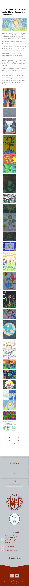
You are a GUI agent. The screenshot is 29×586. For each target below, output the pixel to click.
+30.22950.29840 (9, 546)
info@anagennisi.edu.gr (11, 550)
